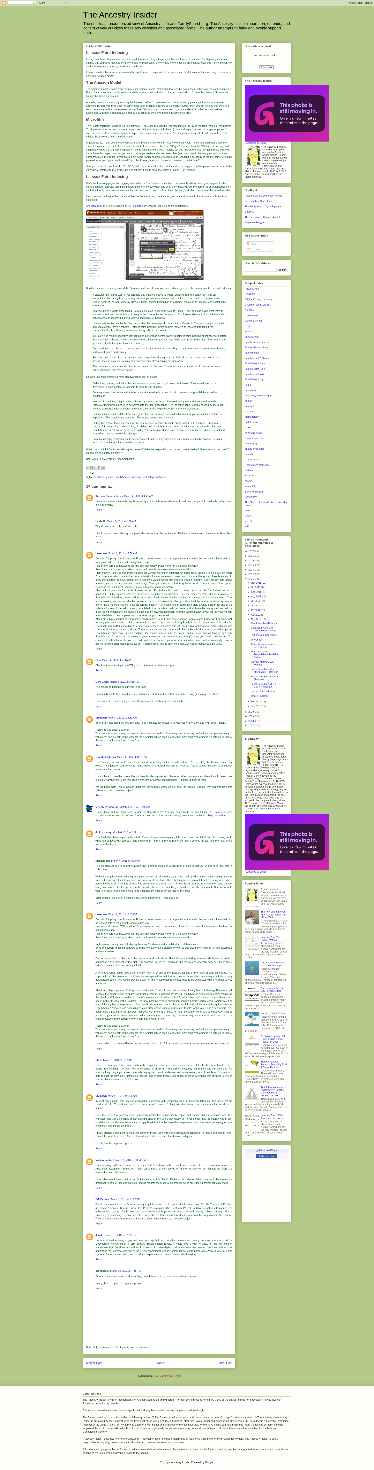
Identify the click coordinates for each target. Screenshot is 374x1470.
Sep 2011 (256, 592)
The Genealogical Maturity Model (262, 217)
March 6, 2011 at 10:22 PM (125, 1199)
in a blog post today (214, 815)
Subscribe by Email (255, 143)
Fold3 (248, 385)
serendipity (251, 486)
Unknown (101, 553)
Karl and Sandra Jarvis (109, 496)
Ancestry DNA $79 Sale (273, 1013)
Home (160, 1363)
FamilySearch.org (254, 379)
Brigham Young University (258, 299)
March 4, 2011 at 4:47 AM (138, 496)
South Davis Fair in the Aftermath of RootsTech (264, 670)
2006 (283, 171)
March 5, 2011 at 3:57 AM (117, 1060)
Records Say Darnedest (257, 465)
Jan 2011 (256, 706)
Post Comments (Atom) (167, 1375)
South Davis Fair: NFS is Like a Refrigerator (263, 685)
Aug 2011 (256, 596)
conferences (251, 315)
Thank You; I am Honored (264, 623)
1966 (272, 171)
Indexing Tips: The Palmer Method (270, 938)
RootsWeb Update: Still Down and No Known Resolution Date (273, 1039)
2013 (251, 569)
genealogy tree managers (258, 395)
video (248, 515)
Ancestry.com (94, 205)
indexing (136, 477)
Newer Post (94, 1363)
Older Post (225, 1363)
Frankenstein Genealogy (264, 635)
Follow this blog (266, 1156)
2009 (251, 716)
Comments (255, 249)
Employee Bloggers (255, 222)
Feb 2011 (256, 701)
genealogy (250, 390)
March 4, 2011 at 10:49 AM (135, 806)
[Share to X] (95, 468)
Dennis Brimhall (253, 320)
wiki (247, 526)
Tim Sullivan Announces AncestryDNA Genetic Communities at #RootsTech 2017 (273, 1091)
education (250, 331)
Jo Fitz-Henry (103, 832)
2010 (251, 712)
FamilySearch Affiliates (257, 358)
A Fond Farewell (269, 889)
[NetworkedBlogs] (266, 1150)
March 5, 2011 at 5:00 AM (122, 1095)
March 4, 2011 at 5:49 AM (121, 521)
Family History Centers (257, 342)
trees (247, 510)
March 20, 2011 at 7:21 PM (125, 1270)
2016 (251, 556)
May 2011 (256, 610)
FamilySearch (94, 59)
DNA (247, 326)
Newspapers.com (254, 438)
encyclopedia (252, 336)
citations (249, 310)
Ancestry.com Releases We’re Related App (273, 964)
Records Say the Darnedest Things (263, 195)
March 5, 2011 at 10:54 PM (130, 1160)
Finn (98, 660)
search (248, 481)
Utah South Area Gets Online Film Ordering (263, 629)
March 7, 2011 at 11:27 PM (121, 1235)
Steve (98, 1060)
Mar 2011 (256, 619)
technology (149, 477)
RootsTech (250, 475)
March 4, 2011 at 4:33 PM (125, 860)
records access (253, 459)
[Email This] (88, 468)
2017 (251, 551)
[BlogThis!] (92, 468)
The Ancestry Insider (120, 14)
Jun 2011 (256, 605)
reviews (249, 470)
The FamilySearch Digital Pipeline (263, 206)
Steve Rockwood (254, 491)
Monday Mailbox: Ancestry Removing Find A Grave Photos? (274, 1064)
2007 (251, 725)
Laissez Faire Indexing (263, 691)
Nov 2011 (256, 582)
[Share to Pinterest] (103, 468)
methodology (252, 417)
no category (251, 443)
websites (161, 477)
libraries (249, 411)
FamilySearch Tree (255, 369)
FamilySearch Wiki (255, 374)
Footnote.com (139, 205)
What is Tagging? (260, 696)
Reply (98, 509)
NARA (248, 427)
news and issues (254, 433)
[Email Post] (91, 472)
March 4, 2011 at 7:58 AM (116, 660)
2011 (251, 578)
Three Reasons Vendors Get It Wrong (263, 645)
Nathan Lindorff (104, 1160)
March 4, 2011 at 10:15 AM (132, 757)
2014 (251, 565)
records (249, 454)
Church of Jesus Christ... (258, 304)
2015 (251, 560)
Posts (252, 243)
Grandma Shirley (105, 757)
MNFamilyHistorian (106, 806)
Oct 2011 (256, 587)
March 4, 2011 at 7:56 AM (122, 553)
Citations (249, 211)
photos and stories (254, 448)
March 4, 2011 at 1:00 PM (127, 832)
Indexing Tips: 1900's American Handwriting (272, 1116)
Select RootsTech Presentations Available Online (265, 654)
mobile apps (251, 422)
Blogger (209, 1462)
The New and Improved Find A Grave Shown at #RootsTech (273, 914)
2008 (251, 721)
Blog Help (250, 294)
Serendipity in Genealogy (258, 201)
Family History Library (123, 298)
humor (248, 401)
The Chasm (257, 639)
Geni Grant (101, 681)
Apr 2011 (256, 614)
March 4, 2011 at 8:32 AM (122, 717)
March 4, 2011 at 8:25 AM (124, 681)
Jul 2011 (256, 601)
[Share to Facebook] (99, 468)
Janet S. (100, 1235)
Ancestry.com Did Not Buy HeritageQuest (272, 989)
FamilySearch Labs (255, 363)
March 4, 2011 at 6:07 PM (122, 914)
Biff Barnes (102, 1199)
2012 (251, 574)
